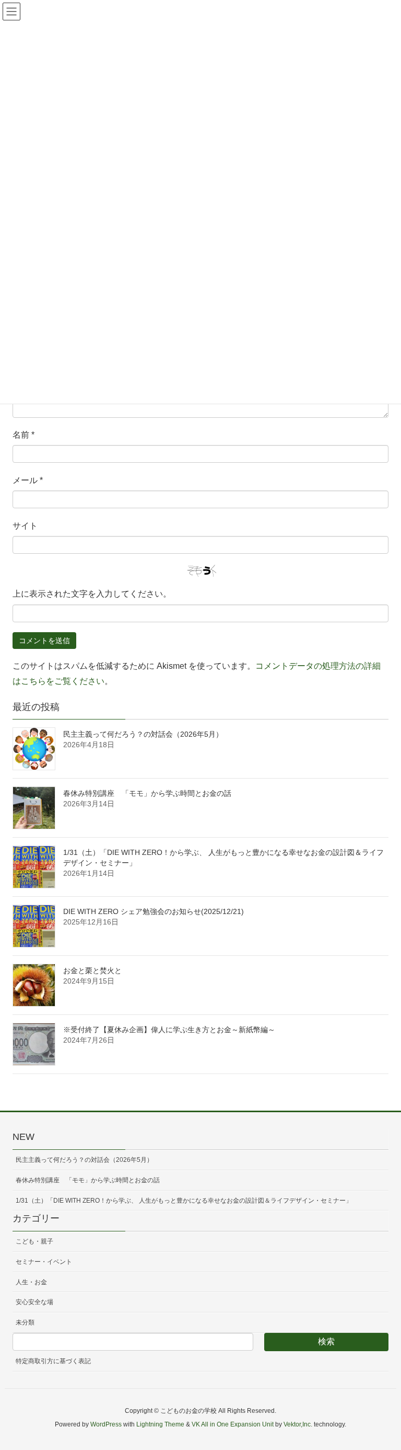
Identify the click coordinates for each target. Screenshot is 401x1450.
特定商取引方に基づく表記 (53, 1361)
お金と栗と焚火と (92, 970)
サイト (25, 525)
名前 (23, 434)
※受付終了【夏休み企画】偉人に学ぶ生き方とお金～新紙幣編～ (169, 1029)
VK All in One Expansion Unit (233, 1424)
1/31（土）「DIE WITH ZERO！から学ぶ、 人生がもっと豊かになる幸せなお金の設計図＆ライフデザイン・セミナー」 (184, 1200)
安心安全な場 (34, 1302)
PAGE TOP (381, 1397)
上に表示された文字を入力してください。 (92, 593)
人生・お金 (31, 1282)
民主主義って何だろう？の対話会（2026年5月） (143, 734)
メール (28, 480)
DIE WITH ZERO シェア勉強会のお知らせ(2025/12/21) (153, 911)
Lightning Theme (160, 1424)
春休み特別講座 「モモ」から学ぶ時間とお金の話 (147, 793)
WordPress (106, 1424)
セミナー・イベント (44, 1261)
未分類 (25, 1322)
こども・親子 (34, 1241)
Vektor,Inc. (298, 1424)
